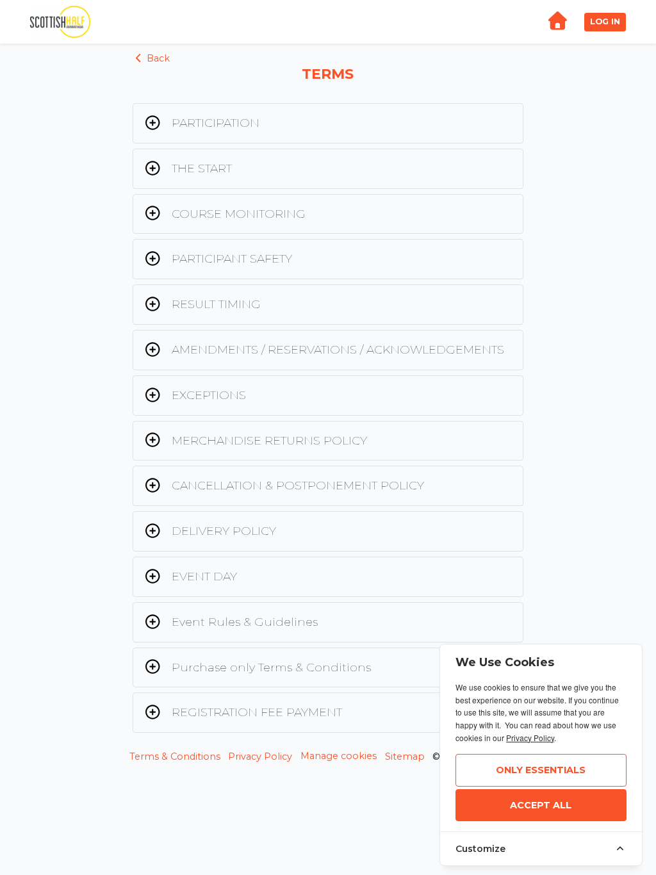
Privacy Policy (260, 756)
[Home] (557, 22)
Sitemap (405, 756)
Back (157, 58)
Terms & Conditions (174, 756)
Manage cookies (338, 756)
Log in (605, 21)
